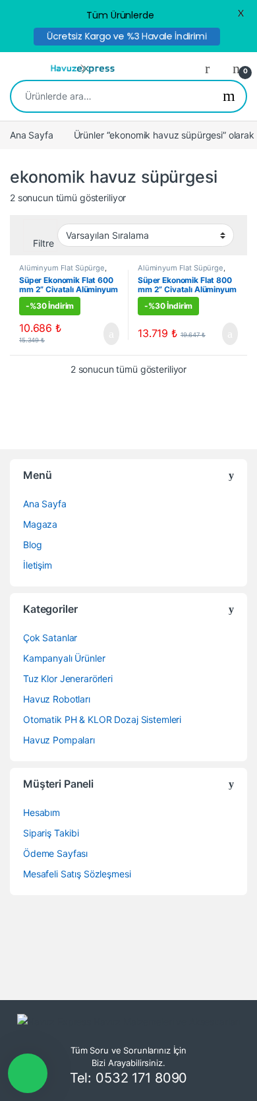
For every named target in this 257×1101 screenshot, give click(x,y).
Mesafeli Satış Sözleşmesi (77, 873)
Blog (32, 544)
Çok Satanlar (50, 637)
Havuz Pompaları (59, 739)
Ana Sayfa (31, 135)
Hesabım (41, 812)
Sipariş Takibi (51, 832)
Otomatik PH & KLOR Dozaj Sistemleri (102, 719)
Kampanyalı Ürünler (64, 658)
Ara (229, 96)
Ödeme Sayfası (55, 853)
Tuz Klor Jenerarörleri (68, 678)
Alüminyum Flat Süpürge (62, 267)
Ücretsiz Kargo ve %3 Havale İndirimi (127, 36)
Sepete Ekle (104, 334)
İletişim (37, 565)
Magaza (40, 524)
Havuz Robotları (56, 699)
